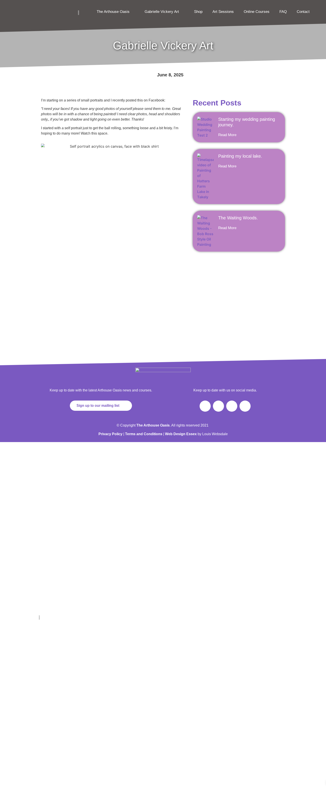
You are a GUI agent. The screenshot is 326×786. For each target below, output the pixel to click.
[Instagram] (218, 406)
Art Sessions (223, 12)
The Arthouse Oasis (113, 12)
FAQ (283, 12)
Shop (198, 12)
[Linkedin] (56, 721)
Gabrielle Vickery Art (162, 12)
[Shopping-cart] (245, 406)
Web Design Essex (181, 434)
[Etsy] (56, 735)
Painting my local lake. (240, 156)
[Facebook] (205, 406)
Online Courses (256, 12)
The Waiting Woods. (238, 217)
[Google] (44, 735)
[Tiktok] (231, 406)
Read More (227, 135)
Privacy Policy (110, 434)
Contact (303, 12)
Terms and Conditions (143, 434)
